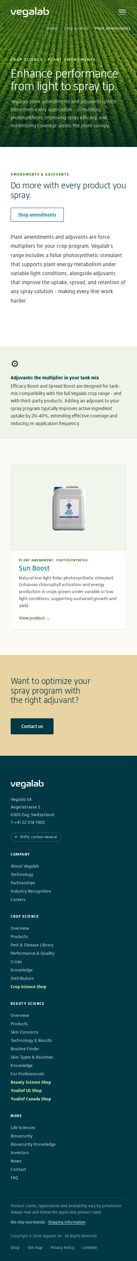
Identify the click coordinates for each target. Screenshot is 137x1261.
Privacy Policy (62, 1247)
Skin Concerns (25, 1032)
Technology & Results (31, 1040)
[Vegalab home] (30, 12)
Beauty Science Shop (31, 1082)
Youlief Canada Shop (31, 1098)
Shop (15, 1247)
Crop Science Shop (28, 986)
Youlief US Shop (26, 1090)
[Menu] (122, 12)
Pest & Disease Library (32, 944)
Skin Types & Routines (32, 1057)
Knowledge (22, 969)
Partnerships (23, 882)
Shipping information (66, 1222)
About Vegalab (25, 866)
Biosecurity (22, 1135)
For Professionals (27, 1073)
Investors (20, 1152)
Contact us (32, 726)
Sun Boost (34, 568)
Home (52, 28)
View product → (35, 617)
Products (19, 936)
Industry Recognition (31, 891)
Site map (35, 1247)
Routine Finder (25, 1048)
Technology (22, 874)
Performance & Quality (33, 953)
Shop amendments (37, 214)
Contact (18, 1169)
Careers (18, 899)
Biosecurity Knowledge (33, 1144)
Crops (16, 961)
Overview (20, 928)
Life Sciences (23, 1127)
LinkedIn (89, 1247)
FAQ (14, 1177)
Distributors (22, 978)
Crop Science (76, 28)
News (16, 1160)
